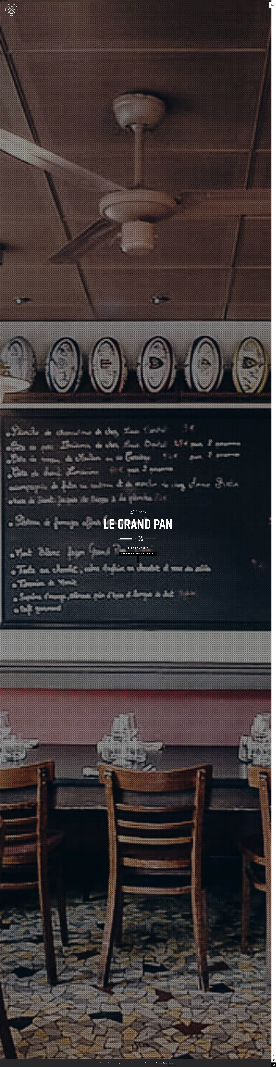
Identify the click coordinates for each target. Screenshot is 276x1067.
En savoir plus (163, 1063)
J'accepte (172, 1063)
